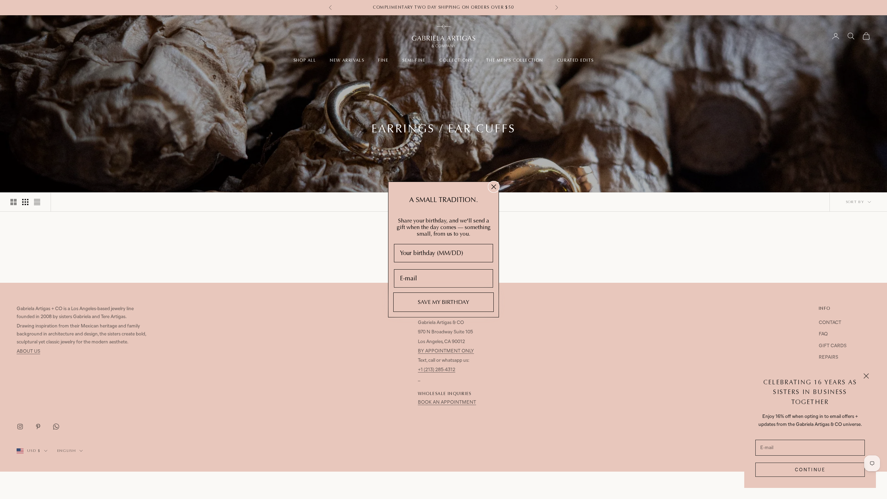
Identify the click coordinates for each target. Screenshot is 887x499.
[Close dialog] (494, 187)
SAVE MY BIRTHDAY (443, 302)
